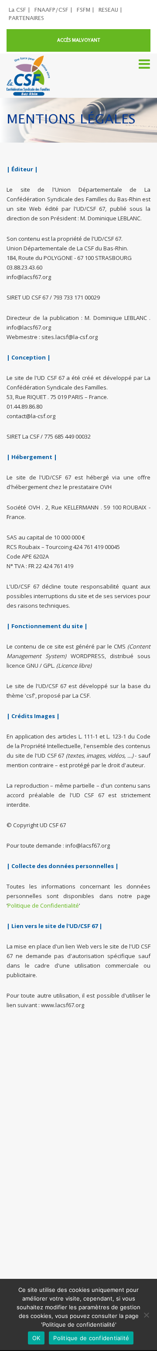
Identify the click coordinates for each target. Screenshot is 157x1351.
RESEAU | (110, 10)
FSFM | (85, 10)
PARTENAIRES (26, 18)
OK (36, 1337)
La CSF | (19, 10)
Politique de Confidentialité (43, 905)
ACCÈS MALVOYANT (78, 40)
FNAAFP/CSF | (53, 10)
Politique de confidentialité (91, 1337)
